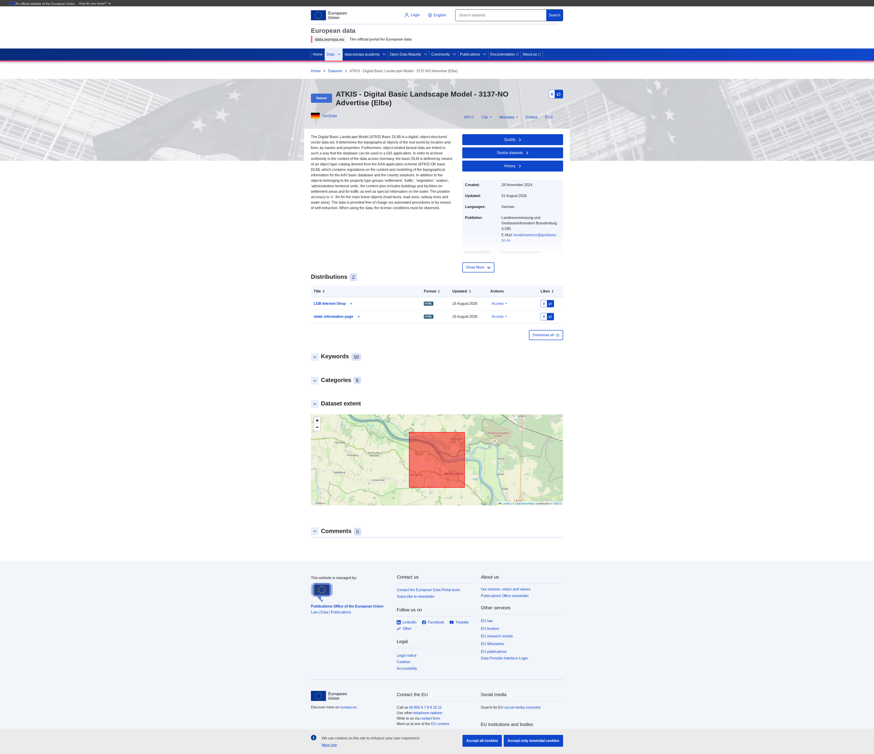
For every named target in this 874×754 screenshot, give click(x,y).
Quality (510, 139)
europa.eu (348, 707)
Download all (543, 335)
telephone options (427, 713)
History (510, 166)
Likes (545, 291)
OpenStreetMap (525, 503)
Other (407, 629)
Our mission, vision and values (505, 589)
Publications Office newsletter (505, 596)
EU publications (494, 652)
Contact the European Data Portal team (428, 590)
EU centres (440, 724)
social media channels (522, 707)
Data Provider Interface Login (504, 658)
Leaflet (505, 503)
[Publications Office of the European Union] (351, 591)
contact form (430, 718)
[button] (95, 3)
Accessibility (407, 668)
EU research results (497, 636)
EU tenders (490, 629)
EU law (487, 621)
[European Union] (351, 696)
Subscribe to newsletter (415, 596)
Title (317, 291)
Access (497, 303)
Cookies (403, 662)
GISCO (557, 503)
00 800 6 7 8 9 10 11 (425, 707)
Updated (459, 291)
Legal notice (407, 655)
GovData (330, 116)
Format (430, 291)
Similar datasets (510, 153)
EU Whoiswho (492, 644)
